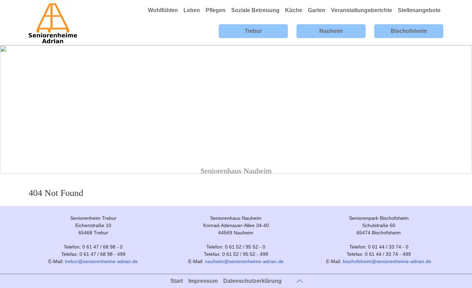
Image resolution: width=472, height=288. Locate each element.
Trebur (253, 31)
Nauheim (331, 31)
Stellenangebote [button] (419, 10)
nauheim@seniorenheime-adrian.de (244, 261)
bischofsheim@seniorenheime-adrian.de (387, 261)
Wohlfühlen (163, 10)
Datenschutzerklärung (252, 281)
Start (176, 281)
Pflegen (216, 10)
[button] (299, 281)
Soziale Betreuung (255, 10)
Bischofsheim (409, 31)
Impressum (203, 281)
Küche (293, 10)
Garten (316, 10)
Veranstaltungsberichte (361, 10)
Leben (191, 10)
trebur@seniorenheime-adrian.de (101, 261)
